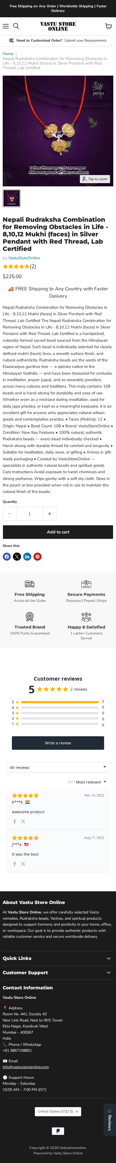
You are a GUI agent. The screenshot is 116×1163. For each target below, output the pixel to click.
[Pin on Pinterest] (37, 557)
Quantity (10, 502)
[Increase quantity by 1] (50, 514)
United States (55, 1111)
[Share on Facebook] (7, 557)
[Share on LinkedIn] (27, 557)
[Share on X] (17, 557)
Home (8, 54)
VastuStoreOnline (24, 258)
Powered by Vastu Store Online (58, 1153)
